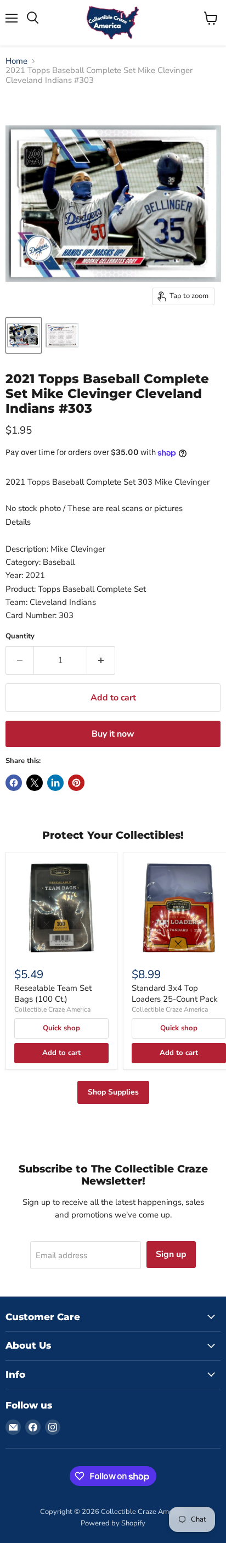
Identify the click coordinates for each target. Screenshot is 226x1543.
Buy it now (113, 734)
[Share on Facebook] (13, 783)
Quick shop (61, 1028)
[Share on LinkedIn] (55, 783)
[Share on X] (34, 783)
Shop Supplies (113, 1092)
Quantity (20, 636)
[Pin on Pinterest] (76, 783)
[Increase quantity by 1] (101, 660)
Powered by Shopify (113, 1523)
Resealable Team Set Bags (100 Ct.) (53, 994)
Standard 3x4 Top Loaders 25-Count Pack (175, 994)
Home (16, 61)
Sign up (171, 1254)
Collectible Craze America (52, 1009)
